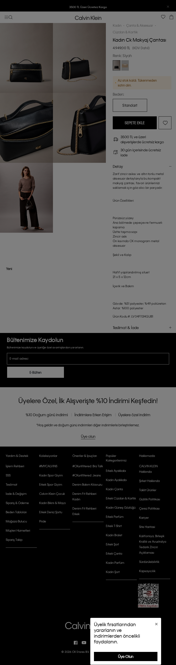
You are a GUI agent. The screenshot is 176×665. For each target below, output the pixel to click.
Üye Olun (125, 656)
